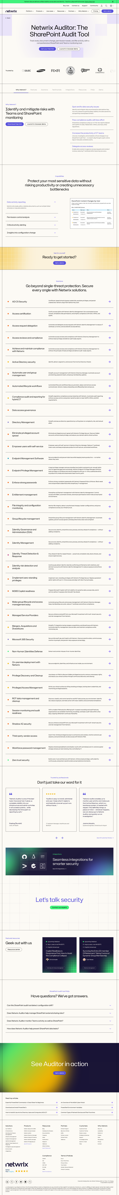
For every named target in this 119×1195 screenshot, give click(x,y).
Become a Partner (65, 1131)
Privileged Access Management (13, 1146)
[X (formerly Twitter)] (12, 1182)
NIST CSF (44, 1165)
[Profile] (101, 6)
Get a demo (107, 11)
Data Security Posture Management (11, 1133)
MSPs (62, 1133)
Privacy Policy (64, 1163)
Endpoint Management (11, 1138)
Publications (45, 1139)
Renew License (82, 1133)
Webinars (44, 1144)
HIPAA (43, 1163)
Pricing (95, 11)
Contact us (75, 5)
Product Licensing (65, 1169)
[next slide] (62, 838)
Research (44, 1141)
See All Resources (46, 1148)
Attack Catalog (45, 1146)
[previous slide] (56, 838)
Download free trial (15, 124)
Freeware (44, 1135)
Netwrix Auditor (27, 1133)
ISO (43, 1160)
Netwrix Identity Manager (30, 1139)
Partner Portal (64, 1137)
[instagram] (25, 1182)
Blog (43, 1128)
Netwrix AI (100, 1133)
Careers (99, 1135)
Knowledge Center (83, 1139)
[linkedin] (7, 1182)
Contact (100, 1144)
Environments (9, 1149)
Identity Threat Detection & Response (12, 1144)
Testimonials (56, 90)
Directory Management (11, 1136)
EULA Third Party (65, 1160)
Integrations (70, 90)
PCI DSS (44, 1167)
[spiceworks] (30, 1182)
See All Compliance (46, 1171)
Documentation (46, 1133)
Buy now (66, 5)
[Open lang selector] (111, 6)
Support (84, 5)
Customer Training (83, 1131)
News (43, 1137)
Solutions (44, 90)
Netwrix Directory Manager (30, 1135)
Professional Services (84, 1135)
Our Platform (9, 1128)
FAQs (93, 90)
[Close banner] (112, 1)
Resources (83, 90)
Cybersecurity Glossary (47, 1131)
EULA (62, 1158)
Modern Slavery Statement (67, 1167)
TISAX (43, 1169)
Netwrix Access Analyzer (29, 1131)
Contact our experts (59, 907)
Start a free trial (90, 1)
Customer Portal (83, 1128)
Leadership (100, 1131)
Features (33, 90)
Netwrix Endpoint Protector (30, 1137)
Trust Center (63, 1165)
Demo (101, 90)
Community (94, 5)
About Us (100, 1128)
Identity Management (11, 1141)
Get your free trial (47, 49)
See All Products (27, 1144)
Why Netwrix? (21, 90)
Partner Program (65, 1128)
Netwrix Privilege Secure (29, 1141)
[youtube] (21, 1182)
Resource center (14, 949)
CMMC (44, 1158)
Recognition (100, 1139)
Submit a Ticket (83, 1141)
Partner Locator (64, 1135)
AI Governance (9, 1131)
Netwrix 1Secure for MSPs (30, 1128)
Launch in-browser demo (68, 49)
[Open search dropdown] (106, 6)
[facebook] (16, 1182)
